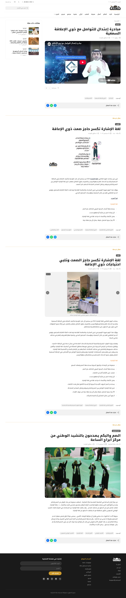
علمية (75, 14)
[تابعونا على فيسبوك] (31, 2)
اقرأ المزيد (114, 198)
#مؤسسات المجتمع (66, 230)
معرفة (93, 14)
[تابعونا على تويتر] (33, 2)
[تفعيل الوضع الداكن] (19, 2)
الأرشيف (118, 574)
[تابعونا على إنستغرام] (29, 2)
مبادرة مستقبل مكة (85, 565)
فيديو (63, 14)
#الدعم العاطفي (54, 230)
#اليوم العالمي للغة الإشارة (106, 230)
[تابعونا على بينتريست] (25, 2)
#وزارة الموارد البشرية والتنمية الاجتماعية (72, 405)
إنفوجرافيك (88, 569)
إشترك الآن (55, 573)
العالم (105, 14)
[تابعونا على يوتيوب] (27, 2)
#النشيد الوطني (99, 533)
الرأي (80, 14)
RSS (119, 570)
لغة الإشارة (94, 179)
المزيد (57, 14)
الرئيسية (116, 14)
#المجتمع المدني (78, 230)
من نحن (119, 567)
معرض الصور (87, 575)
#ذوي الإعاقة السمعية (100, 98)
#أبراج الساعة (89, 533)
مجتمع (69, 14)
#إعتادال (111, 98)
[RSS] (23, 2)
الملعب (87, 14)
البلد (110, 14)
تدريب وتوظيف (117, 577)
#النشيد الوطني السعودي (67, 533)
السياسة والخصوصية (115, 580)
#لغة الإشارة (80, 533)
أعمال (99, 14)
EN (15, 2)
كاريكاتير (88, 572)
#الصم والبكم (88, 98)
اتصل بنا (118, 564)
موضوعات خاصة (86, 562)
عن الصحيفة (8, 2)
